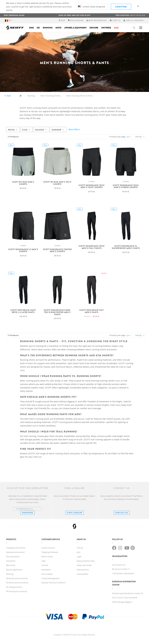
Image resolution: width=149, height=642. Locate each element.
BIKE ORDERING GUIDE (14, 15)
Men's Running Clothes (51, 95)
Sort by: (138, 136)
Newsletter (46, 569)
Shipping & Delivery (49, 552)
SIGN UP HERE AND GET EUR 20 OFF (74, 15)
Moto (58, 27)
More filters (74, 129)
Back (9, 95)
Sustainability (82, 574)
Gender (56, 129)
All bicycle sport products (17, 578)
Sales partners (83, 569)
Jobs (78, 552)
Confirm (121, 6)
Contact (44, 565)
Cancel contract (48, 547)
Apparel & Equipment (75, 27)
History (80, 547)
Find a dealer (47, 574)
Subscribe (27, 513)
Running (48, 27)
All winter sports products (17, 582)
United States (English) (93, 6)
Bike (31, 27)
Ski (38, 27)
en (10, 20)
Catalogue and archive (15, 547)
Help (43, 561)
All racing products (14, 587)
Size (24, 129)
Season (39, 129)
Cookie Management (50, 578)
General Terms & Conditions (53, 582)
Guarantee (10, 561)
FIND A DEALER (74, 513)
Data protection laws (86, 561)
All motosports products (16, 591)
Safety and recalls (84, 565)
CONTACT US (121, 513)
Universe (106, 27)
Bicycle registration (14, 569)
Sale (116, 27)
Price (11, 129)
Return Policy (47, 556)
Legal (79, 556)
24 (128, 137)
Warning (9, 574)
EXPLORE (93, 27)
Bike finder (10, 565)
